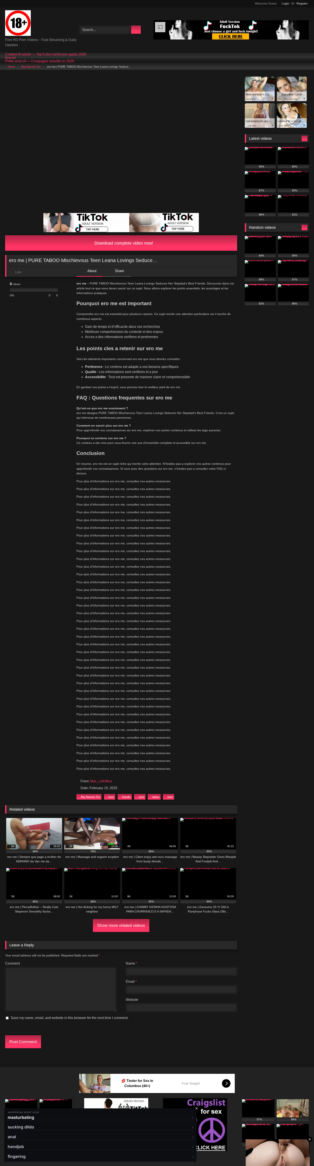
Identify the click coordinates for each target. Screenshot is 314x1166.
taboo (155, 797)
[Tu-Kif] (18, 23)
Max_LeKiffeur (101, 781)
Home (11, 66)
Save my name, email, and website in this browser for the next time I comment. (69, 1018)
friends (126, 797)
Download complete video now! (123, 243)
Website (132, 999)
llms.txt (10, 58)
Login (285, 3)
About (91, 271)
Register (302, 3)
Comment (12, 963)
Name (131, 963)
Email (131, 981)
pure (141, 797)
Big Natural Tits (31, 66)
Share (119, 271)
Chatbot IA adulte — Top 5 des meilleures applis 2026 (45, 54)
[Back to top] (301, 1153)
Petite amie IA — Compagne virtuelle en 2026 (39, 61)
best (111, 797)
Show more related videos (121, 925)
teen (170, 797)
